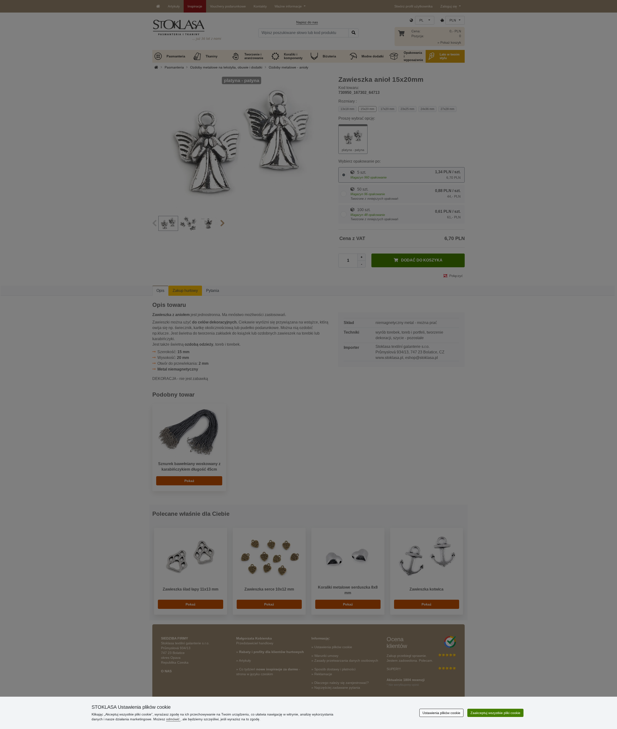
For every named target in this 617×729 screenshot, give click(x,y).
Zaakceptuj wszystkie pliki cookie (495, 713)
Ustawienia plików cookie (441, 713)
